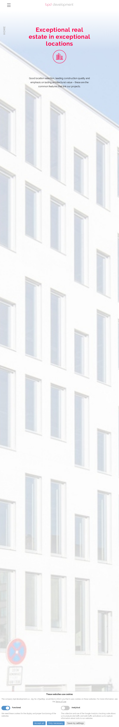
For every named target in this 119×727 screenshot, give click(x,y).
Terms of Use (61, 702)
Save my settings (75, 723)
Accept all (39, 723)
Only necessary (55, 723)
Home (4, 30)
